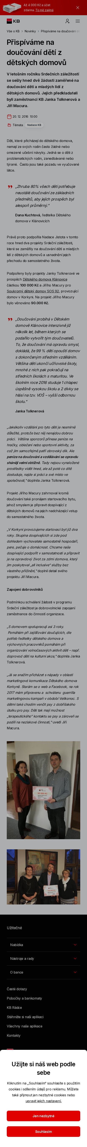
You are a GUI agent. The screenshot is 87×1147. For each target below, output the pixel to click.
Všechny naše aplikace (24, 1026)
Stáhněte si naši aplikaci (25, 1017)
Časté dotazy (17, 989)
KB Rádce (14, 1007)
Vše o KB (13, 31)
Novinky (30, 31)
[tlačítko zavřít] (76, 7)
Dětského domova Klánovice (45, 279)
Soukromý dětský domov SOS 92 (33, 291)
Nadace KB (34, 125)
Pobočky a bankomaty (24, 998)
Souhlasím (43, 1131)
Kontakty (13, 1035)
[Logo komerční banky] (16, 21)
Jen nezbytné (43, 1116)
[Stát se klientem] (67, 21)
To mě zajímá (44, 10)
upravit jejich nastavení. (44, 1101)
